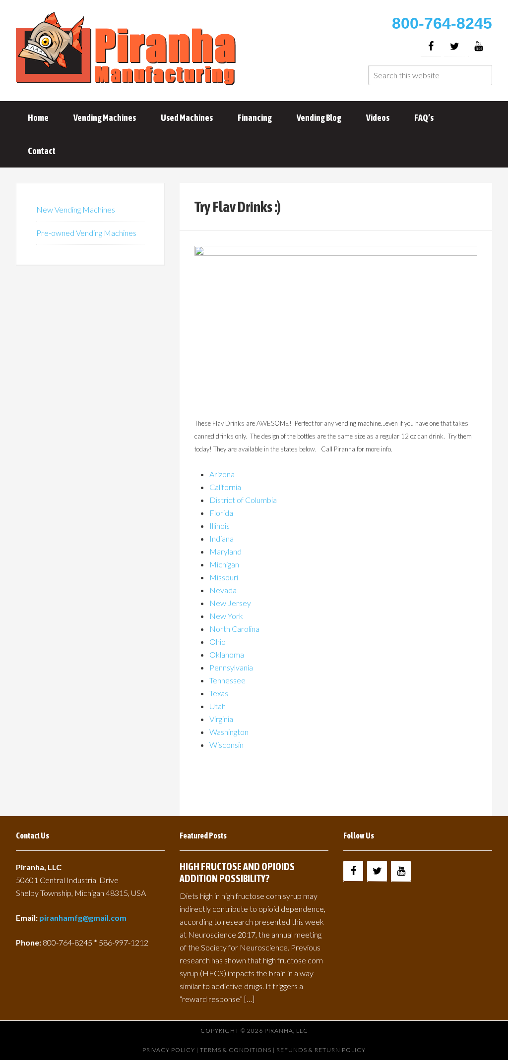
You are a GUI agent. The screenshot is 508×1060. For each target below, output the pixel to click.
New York (226, 615)
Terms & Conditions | (238, 1050)
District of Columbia (243, 499)
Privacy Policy (168, 1050)
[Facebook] (431, 46)
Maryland (225, 551)
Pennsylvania (231, 667)
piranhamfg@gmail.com (83, 917)
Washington (229, 731)
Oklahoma (226, 654)
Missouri (223, 577)
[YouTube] (478, 46)
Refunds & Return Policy (321, 1050)
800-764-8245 (442, 23)
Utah (217, 706)
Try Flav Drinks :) (237, 206)
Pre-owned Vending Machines (86, 232)
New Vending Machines (75, 209)
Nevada (223, 590)
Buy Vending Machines (127, 49)
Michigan (224, 564)
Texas (218, 693)
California (225, 487)
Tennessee (227, 680)
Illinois (219, 525)
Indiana (221, 538)
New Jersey (230, 603)
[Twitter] (454, 46)
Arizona (222, 474)
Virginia (221, 719)
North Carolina (234, 628)
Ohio (217, 641)
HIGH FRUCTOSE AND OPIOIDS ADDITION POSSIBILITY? (237, 872)
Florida (221, 512)
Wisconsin (226, 744)
